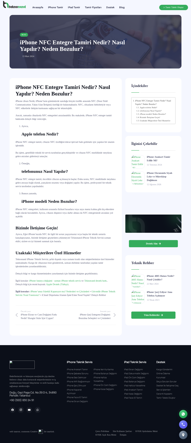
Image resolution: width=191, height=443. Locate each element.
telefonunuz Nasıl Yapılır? (151, 111)
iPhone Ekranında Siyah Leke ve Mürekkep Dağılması (159, 176)
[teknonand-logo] (14, 4)
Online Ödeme (163, 373)
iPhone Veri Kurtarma (104, 369)
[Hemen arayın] (183, 424)
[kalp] (41, 432)
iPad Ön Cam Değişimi (134, 377)
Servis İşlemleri (163, 389)
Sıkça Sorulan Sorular (166, 381)
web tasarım (15, 431)
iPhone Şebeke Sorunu (77, 373)
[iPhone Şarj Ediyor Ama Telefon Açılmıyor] (137, 297)
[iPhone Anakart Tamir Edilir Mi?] (137, 161)
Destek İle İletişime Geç (167, 385)
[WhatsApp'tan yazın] (183, 414)
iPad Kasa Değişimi (133, 393)
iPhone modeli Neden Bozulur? (153, 114)
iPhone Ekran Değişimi (77, 401)
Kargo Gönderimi (164, 369)
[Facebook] (13, 410)
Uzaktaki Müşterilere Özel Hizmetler (155, 121)
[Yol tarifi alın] (183, 435)
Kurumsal (160, 377)
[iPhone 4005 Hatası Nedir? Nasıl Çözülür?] (137, 280)
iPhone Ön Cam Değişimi (105, 385)
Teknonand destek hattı (95, 280)
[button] (65, 7)
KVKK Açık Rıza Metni (106, 435)
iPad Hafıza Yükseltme (134, 385)
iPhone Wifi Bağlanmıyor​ (78, 381)
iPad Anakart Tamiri (133, 389)
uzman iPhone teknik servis (67, 280)
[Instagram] (21, 410)
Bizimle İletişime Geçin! (150, 117)
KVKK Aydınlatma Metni (146, 431)
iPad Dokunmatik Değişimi (136, 373)
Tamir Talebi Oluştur (165, 397)
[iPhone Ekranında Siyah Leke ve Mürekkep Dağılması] (137, 177)
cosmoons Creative (29, 431)
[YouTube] (29, 410)
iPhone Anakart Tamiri (77, 369)
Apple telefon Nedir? (148, 108)
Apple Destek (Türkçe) (57, 284)
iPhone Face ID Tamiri (77, 397)
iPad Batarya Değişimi (134, 381)
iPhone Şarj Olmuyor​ (76, 385)
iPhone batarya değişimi (40, 280)
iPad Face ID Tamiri (133, 397)
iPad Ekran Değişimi (133, 369)
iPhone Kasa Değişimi (104, 389)
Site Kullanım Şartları (122, 431)
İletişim (123, 435)
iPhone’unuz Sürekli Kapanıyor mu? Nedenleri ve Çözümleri (59, 291)
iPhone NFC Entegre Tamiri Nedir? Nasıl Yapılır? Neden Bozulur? (153, 102)
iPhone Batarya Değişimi (105, 373)
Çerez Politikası (102, 431)
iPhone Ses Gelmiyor (76, 377)
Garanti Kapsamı (164, 393)
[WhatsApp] (38, 410)
